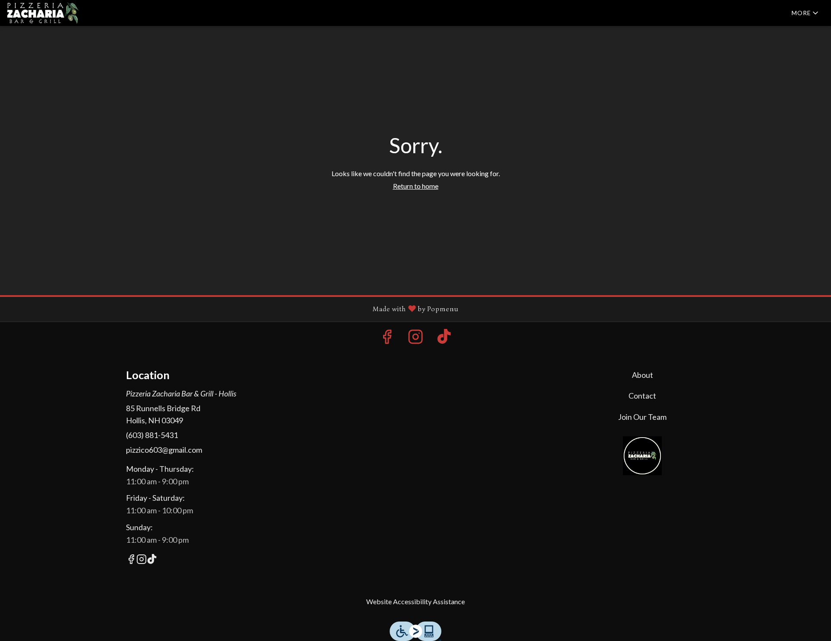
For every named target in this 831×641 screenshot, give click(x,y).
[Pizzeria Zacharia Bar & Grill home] (46, 13)
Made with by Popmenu (232, 309)
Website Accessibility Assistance (415, 601)
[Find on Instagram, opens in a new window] (415, 338)
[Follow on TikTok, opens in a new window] (444, 338)
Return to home (415, 186)
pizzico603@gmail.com (164, 449)
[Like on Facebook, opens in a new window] (387, 338)
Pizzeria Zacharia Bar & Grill (642, 455)
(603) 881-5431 (152, 435)
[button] (805, 13)
